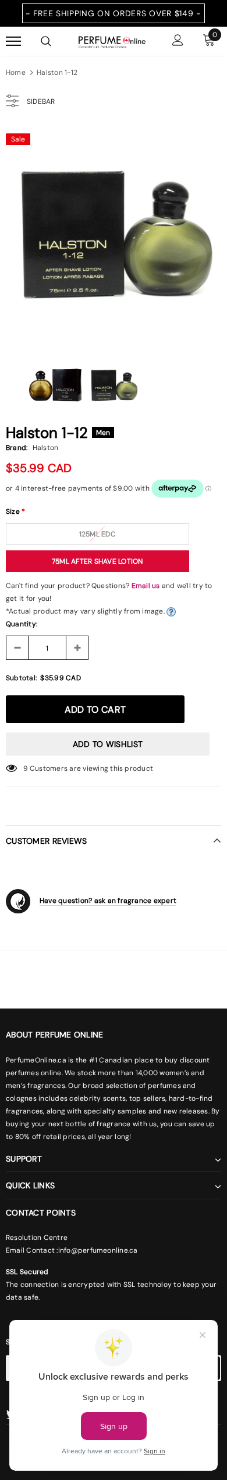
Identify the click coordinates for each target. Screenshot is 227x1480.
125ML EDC (97, 534)
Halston (46, 447)
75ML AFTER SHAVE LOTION (97, 561)
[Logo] (112, 41)
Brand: (16, 447)
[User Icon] (177, 41)
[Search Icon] (46, 41)
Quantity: (21, 624)
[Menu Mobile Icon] (13, 41)
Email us (146, 585)
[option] (113, 234)
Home (16, 72)
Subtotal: (21, 678)
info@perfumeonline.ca (98, 1250)
